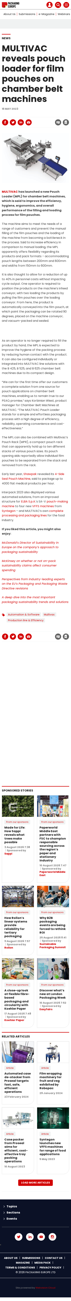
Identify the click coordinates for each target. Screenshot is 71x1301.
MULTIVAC (10, 192)
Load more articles (35, 1182)
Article (10, 1067)
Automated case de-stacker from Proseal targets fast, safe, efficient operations (17, 1082)
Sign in (18, 114)
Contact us (53, 1258)
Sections (13, 1212)
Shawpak (30, 474)
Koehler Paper (14, 1020)
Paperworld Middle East (53, 873)
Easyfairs (46, 1009)
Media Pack (42, 1262)
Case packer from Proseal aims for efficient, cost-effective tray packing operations (16, 1150)
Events (12, 1219)
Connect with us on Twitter (18, 1237)
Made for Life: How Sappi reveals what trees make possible (14, 834)
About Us (9, 14)
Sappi (8, 853)
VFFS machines (43, 506)
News (6, 38)
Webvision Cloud (45, 1287)
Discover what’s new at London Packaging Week (53, 994)
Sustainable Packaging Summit (53, 945)
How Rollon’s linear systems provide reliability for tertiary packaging (15, 927)
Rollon (8, 947)
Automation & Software (24, 614)
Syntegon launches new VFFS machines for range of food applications (53, 1146)
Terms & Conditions (20, 1267)
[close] (38, 119)
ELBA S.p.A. (28, 501)
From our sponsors (17, 821)
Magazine (23, 1262)
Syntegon (8, 511)
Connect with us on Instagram (52, 1237)
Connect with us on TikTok (35, 1244)
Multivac (49, 614)
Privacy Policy (50, 1267)
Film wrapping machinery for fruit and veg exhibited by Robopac (51, 1080)
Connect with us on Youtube (41, 1237)
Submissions (27, 14)
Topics (12, 1206)
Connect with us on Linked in (30, 1237)
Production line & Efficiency (26, 620)
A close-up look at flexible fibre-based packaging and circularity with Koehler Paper (16, 999)
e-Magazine (46, 14)
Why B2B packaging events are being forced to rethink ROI (53, 925)
